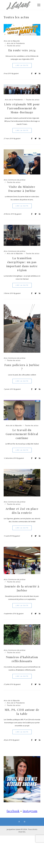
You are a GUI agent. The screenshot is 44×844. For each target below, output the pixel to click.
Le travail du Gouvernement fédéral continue (22, 434)
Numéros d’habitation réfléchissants (22, 659)
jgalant (16, 73)
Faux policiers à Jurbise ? (21, 367)
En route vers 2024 (22, 50)
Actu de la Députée (12, 41)
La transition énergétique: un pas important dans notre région (22, 264)
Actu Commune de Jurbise (14, 180)
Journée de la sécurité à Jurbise (22, 588)
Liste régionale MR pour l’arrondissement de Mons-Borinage (22, 108)
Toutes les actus (13, 46)
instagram (30, 811)
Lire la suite (22, 65)
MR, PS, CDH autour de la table (22, 712)
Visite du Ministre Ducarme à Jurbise (22, 189)
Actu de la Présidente (16, 43)
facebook (13, 811)
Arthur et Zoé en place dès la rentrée (22, 511)
